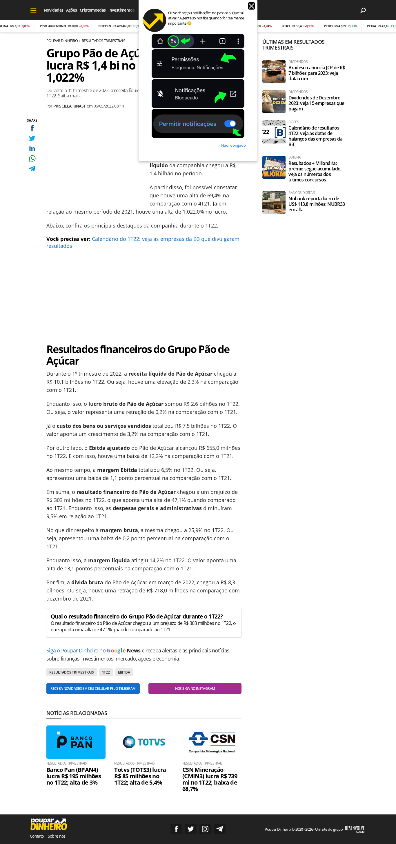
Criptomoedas (93, 10)
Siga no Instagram (205, 829)
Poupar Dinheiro (62, 40)
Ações (71, 10)
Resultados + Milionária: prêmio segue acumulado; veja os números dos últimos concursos (314, 172)
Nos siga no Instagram (195, 688)
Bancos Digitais (301, 192)
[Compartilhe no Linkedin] (32, 148)
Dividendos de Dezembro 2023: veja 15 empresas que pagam (316, 103)
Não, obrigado (233, 145)
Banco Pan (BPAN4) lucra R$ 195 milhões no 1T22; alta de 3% (73, 776)
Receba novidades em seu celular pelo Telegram (92, 688)
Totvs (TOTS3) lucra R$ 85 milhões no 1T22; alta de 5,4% (140, 776)
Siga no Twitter (191, 829)
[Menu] (33, 10)
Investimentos (121, 10)
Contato (37, 836)
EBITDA (124, 672)
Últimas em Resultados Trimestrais (293, 44)
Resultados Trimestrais (103, 40)
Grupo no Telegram (220, 829)
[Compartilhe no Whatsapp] (32, 158)
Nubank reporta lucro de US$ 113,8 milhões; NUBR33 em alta (316, 204)
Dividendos (298, 61)
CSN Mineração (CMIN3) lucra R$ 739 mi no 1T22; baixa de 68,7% (209, 779)
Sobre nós (57, 836)
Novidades (53, 10)
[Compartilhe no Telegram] (32, 168)
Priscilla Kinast (69, 106)
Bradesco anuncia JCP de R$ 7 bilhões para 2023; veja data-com (316, 73)
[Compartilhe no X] (32, 138)
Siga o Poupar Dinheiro (72, 650)
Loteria (294, 157)
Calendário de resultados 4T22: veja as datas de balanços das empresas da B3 (315, 136)
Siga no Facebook (176, 829)
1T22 (106, 672)
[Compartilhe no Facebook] (32, 128)
